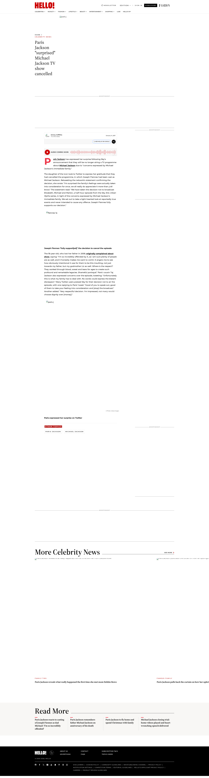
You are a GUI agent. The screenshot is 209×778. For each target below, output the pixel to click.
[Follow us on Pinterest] (59, 765)
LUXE (118, 11)
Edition (124, 5)
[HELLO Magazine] (44, 5)
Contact (84, 751)
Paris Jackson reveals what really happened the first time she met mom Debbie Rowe (76, 681)
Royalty (51, 11)
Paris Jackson (59, 159)
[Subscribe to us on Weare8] (63, 765)
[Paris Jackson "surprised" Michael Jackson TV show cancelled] (164, 5)
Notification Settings (82, 767)
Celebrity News (43, 37)
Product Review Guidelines (95, 770)
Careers (76, 770)
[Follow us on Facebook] (39, 765)
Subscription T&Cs (109, 751)
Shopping (109, 11)
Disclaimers (78, 765)
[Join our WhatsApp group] (67, 765)
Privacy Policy (154, 765)
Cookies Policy (92, 765)
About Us (64, 751)
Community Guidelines (111, 765)
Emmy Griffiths (56, 135)
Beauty (82, 11)
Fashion (61, 11)
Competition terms (103, 767)
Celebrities (39, 11)
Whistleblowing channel (135, 765)
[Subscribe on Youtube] (51, 765)
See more (168, 552)
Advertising (65, 754)
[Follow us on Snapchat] (55, 765)
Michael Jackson (67, 165)
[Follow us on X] (43, 765)
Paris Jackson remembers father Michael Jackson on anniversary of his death (82, 722)
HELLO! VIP (127, 11)
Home (37, 35)
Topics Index (107, 754)
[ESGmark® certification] (50, 753)
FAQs (83, 754)
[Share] (114, 142)
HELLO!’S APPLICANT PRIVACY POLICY (149, 767)
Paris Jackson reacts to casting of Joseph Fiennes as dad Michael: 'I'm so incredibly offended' (49, 724)
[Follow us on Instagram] (36, 765)
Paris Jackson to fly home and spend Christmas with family (120, 721)
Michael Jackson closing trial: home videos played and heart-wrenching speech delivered (156, 722)
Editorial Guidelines (122, 767)
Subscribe (150, 5)
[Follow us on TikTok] (47, 765)
